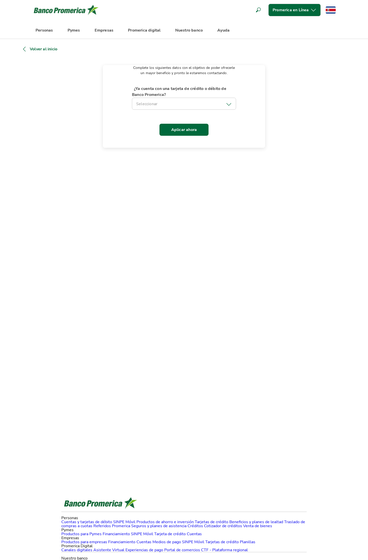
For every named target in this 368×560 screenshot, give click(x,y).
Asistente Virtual (108, 550)
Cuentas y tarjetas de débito (86, 522)
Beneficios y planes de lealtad (256, 522)
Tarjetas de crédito (211, 522)
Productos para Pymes (81, 534)
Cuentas (194, 534)
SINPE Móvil (124, 522)
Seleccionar (146, 104)
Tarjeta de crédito (170, 534)
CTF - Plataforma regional (224, 550)
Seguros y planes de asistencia (159, 526)
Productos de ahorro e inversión (165, 522)
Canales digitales (76, 550)
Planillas (247, 542)
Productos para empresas (84, 542)
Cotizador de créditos (223, 526)
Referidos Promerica (111, 526)
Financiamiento (116, 534)
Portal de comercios (182, 550)
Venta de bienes (257, 526)
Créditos (195, 526)
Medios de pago (166, 542)
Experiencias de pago (144, 550)
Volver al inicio (43, 49)
